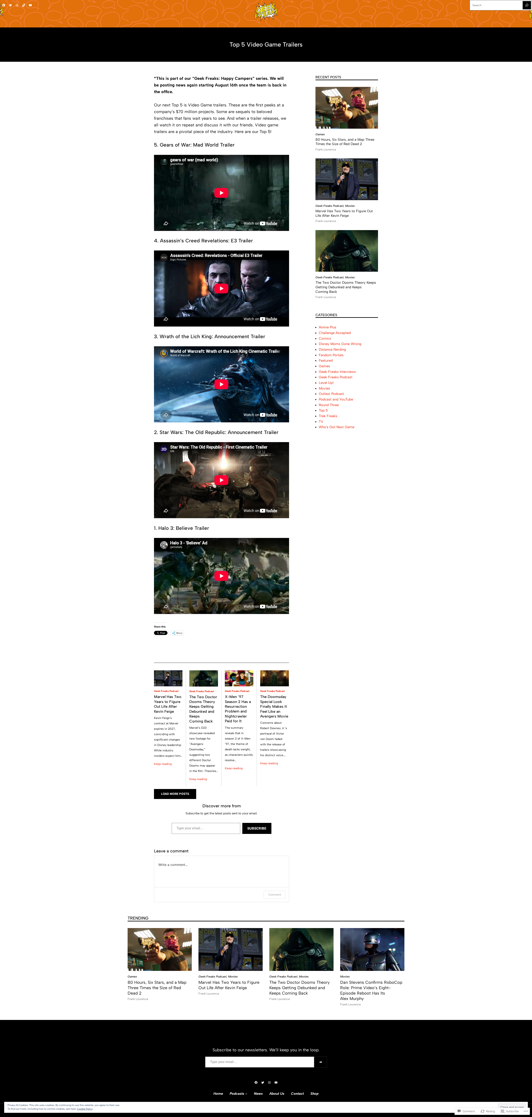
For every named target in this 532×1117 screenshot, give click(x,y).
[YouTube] (30, 5)
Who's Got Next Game (336, 427)
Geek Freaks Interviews (337, 372)
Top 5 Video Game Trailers (266, 44)
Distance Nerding (332, 349)
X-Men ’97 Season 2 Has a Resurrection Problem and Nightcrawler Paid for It (238, 708)
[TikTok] (23, 5)
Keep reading (163, 764)
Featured (326, 360)
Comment (274, 894)
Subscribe (256, 828)
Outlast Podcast (331, 394)
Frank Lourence (325, 149)
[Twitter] (10, 5)
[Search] (527, 5)
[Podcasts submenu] (246, 1094)
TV (321, 421)
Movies (350, 205)
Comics (325, 338)
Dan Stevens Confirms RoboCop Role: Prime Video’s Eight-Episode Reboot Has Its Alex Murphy (371, 990)
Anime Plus (327, 327)
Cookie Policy (85, 1108)
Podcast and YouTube (336, 399)
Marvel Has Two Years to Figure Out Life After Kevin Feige (167, 704)
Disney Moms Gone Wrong (340, 344)
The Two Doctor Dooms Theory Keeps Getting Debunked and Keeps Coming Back (203, 709)
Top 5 (323, 410)
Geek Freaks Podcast (166, 691)
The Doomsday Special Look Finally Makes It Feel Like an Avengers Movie (274, 706)
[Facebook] (3, 5)
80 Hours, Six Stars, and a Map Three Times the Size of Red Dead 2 (344, 141)
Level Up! (326, 383)
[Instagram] (17, 5)
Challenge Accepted (335, 333)
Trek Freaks (328, 416)
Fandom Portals (331, 355)
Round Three (329, 405)
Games (320, 134)
